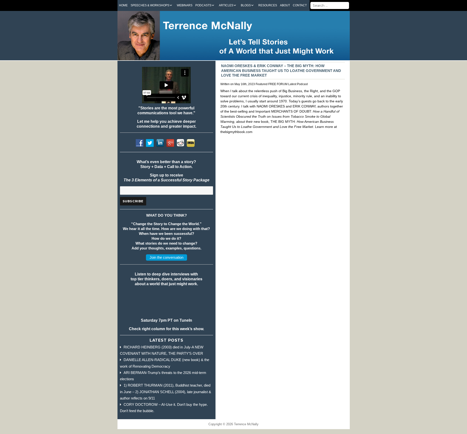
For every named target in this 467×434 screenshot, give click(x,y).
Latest (292, 84)
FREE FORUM (277, 84)
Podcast (302, 84)
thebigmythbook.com (236, 132)
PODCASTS (203, 5)
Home (123, 5)
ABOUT (285, 5)
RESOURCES (267, 5)
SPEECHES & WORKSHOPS (150, 5)
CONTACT (300, 5)
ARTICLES (226, 5)
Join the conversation (166, 257)
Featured (262, 84)
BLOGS (246, 5)
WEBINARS (184, 5)
